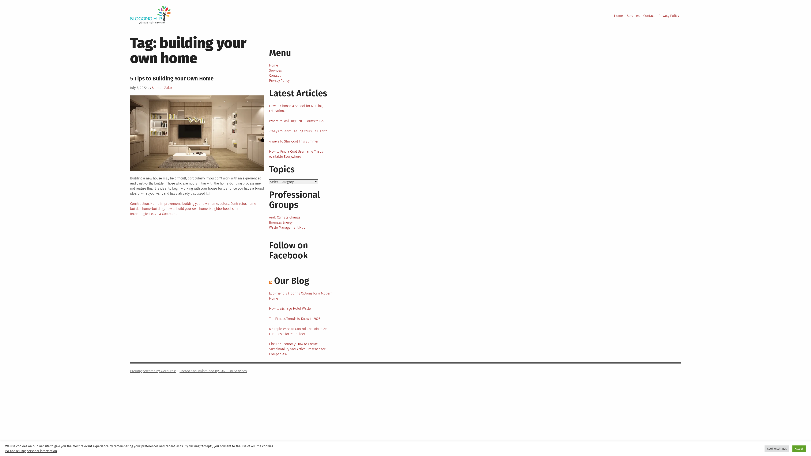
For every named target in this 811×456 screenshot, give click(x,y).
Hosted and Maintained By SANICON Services (213, 371)
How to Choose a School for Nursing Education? (295, 108)
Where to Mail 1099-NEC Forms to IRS (296, 121)
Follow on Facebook (288, 250)
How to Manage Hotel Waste (290, 309)
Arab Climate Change (285, 217)
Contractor (238, 204)
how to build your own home (187, 209)
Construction (139, 204)
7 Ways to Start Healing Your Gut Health (298, 131)
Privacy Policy (669, 16)
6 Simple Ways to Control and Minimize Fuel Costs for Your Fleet (298, 331)
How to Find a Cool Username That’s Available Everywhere (296, 154)
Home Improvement (165, 204)
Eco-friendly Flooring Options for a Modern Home (300, 295)
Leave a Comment (163, 214)
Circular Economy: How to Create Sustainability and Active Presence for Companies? (297, 349)
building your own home (200, 204)
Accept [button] (799, 448)
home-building (153, 209)
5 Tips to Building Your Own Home (172, 78)
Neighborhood (220, 209)
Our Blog (291, 281)
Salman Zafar (162, 88)
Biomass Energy (281, 222)
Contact (649, 16)
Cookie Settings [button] (777, 448)
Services (633, 16)
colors (224, 204)
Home (618, 16)
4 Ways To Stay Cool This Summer (293, 141)
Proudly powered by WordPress (153, 371)
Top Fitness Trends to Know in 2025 (294, 319)
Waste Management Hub (287, 227)
